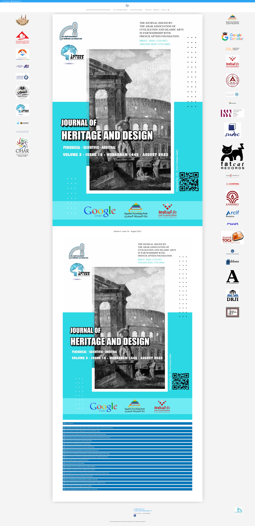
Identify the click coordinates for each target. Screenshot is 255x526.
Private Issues (148, 10)
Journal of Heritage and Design (120, 10)
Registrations (156, 10)
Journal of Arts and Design (136, 10)
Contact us (163, 10)
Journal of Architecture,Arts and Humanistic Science (98, 10)
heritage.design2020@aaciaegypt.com (143, 511)
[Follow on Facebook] (135, 515)
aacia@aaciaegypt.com (139, 509)
